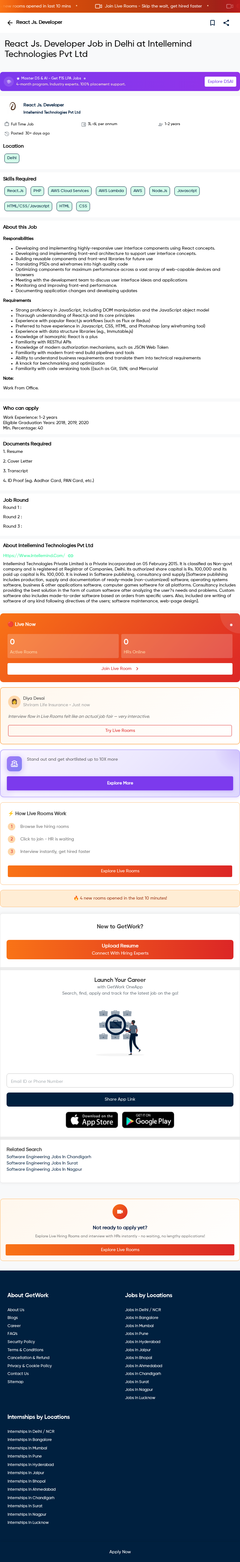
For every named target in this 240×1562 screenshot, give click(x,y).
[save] (212, 23)
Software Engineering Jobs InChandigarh (49, 1157)
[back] (10, 23)
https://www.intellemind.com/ (34, 556)
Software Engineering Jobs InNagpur (44, 1169)
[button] (120, 6)
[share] (226, 23)
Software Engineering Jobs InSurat (42, 1163)
